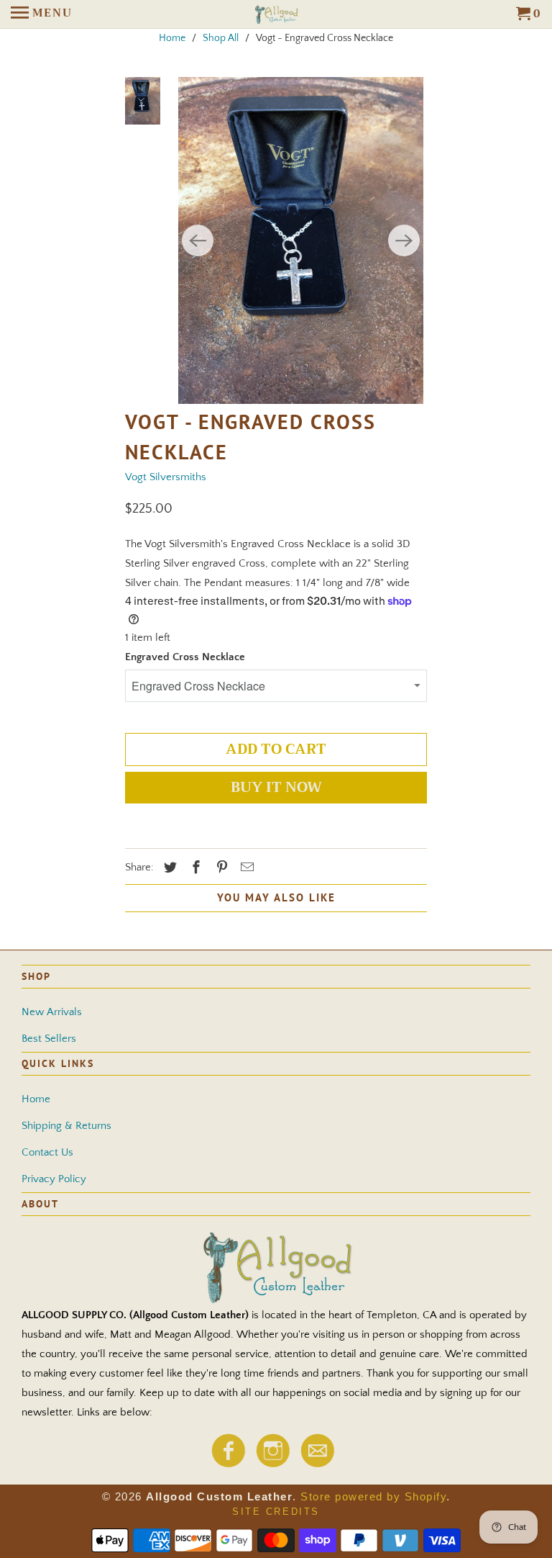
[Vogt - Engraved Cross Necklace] (300, 240)
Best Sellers (49, 1038)
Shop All (221, 38)
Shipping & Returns (66, 1126)
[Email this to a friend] (245, 868)
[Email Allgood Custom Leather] (317, 1463)
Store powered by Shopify (373, 1496)
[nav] (42, 14)
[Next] (404, 240)
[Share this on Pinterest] (219, 868)
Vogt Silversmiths (165, 477)
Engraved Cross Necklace (185, 657)
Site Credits (276, 1511)
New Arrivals (52, 1012)
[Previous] (197, 240)
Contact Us (47, 1152)
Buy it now (276, 787)
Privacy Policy (54, 1179)
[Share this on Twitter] (168, 868)
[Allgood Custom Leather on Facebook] (228, 1463)
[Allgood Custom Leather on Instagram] (272, 1463)
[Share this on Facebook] (194, 868)
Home (172, 38)
